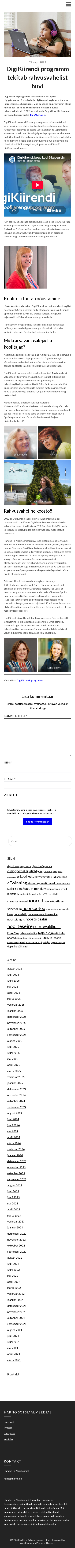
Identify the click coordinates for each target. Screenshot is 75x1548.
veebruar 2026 (16, 1004)
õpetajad (45, 942)
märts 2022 (14, 1287)
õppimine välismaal (17, 946)
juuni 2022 (13, 1269)
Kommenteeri (15, 715)
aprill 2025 (13, 1064)
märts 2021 (14, 1360)
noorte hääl (20, 914)
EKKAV (38, 877)
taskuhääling (13, 942)
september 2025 (16, 1034)
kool (9, 889)
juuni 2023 (13, 1197)
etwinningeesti (37, 883)
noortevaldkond (47, 926)
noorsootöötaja (54, 909)
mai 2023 (12, 1203)
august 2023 (14, 1185)
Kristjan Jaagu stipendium (28, 889)
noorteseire (20, 926)
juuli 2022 (13, 1263)
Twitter (8, 1427)
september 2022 (16, 1251)
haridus (52, 883)
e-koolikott (25, 876)
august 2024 (14, 1113)
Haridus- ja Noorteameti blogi (29, 4)
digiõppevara (43, 871)
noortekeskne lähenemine (43, 914)
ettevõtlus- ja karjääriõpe (54, 876)
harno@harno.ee (17, 1386)
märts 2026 (14, 998)
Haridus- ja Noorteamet (21, 1381)
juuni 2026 (13, 980)
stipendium (22, 938)
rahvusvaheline (29, 933)
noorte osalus (36, 919)
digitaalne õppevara (42, 866)
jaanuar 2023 (15, 1227)
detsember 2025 (16, 1016)
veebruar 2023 (16, 1221)
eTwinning (17, 882)
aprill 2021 (13, 1353)
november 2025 (16, 1022)
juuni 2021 (13, 1341)
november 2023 (16, 1167)
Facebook (9, 1421)
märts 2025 (14, 1071)
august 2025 (14, 1040)
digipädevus (25, 866)
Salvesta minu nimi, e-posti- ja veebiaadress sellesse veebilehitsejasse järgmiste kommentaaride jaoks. (31, 812)
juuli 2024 (13, 1119)
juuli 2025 (13, 1046)
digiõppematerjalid (21, 871)
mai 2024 (12, 1131)
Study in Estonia (52, 937)
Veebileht (11, 795)
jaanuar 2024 (15, 1155)
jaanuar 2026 (15, 1010)
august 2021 (14, 1329)
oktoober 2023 (16, 1173)
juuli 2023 (13, 1191)
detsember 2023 (16, 1161)
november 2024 (16, 1095)
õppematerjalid (58, 942)
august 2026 (14, 968)
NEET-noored (48, 894)
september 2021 (16, 1323)
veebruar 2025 (16, 1076)
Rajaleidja (45, 933)
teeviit (23, 942)
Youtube (8, 1439)
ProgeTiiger (13, 933)
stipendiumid (35, 937)
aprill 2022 (13, 1281)
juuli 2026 (13, 974)
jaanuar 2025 (15, 1082)
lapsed (20, 894)
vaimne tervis (33, 942)
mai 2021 (12, 1348)
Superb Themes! (46, 1543)
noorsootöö (33, 908)
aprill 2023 (13, 1209)
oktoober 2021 (16, 1317)
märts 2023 (14, 1215)
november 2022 (16, 1239)
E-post (10, 778)
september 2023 (16, 1179)
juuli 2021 (13, 1335)
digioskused (13, 866)
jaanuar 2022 (15, 1299)
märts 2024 (14, 1143)
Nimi (8, 762)
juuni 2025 (13, 1052)
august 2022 (14, 1257)
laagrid (12, 894)
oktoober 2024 (16, 1100)
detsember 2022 (16, 1233)
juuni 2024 (13, 1125)
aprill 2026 (13, 992)
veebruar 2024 (16, 1149)
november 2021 (16, 1311)
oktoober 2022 (16, 1245)
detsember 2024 (16, 1089)
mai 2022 (12, 1275)
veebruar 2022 (16, 1293)
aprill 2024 (13, 1137)
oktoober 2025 (16, 1028)
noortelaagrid (16, 919)
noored (35, 900)
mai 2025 (12, 1058)
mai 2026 (12, 986)
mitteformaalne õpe (33, 894)
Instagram (9, 1433)
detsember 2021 (16, 1305)
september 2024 (16, 1107)
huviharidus (64, 883)
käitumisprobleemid (57, 889)
